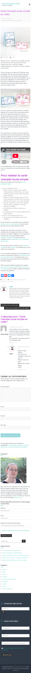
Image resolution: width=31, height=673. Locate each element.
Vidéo (12, 281)
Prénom (3, 508)
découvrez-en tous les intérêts (10, 267)
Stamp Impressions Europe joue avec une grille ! (14, 560)
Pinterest (13, 247)
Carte (23, 279)
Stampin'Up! (4, 281)
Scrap (3, 586)
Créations (4, 576)
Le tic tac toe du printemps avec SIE (11, 550)
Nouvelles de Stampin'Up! (9, 579)
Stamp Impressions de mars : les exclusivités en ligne (15, 555)
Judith (13, 57)
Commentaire (5, 386)
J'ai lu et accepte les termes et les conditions (15, 530)
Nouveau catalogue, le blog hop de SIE (12, 552)
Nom (2, 406)
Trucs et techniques (7, 588)
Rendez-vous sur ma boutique (10, 224)
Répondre (11, 342)
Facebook (25, 245)
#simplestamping (14, 279)
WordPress (15, 670)
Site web (3, 425)
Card (20, 279)
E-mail (3, 416)
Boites (4, 572)
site (11, 239)
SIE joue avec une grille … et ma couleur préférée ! (15, 557)
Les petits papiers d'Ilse (11, 4)
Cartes (9, 18)
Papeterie (5, 581)
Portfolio (4, 584)
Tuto (9, 281)
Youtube (3, 247)
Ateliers (4, 569)
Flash (13, 668)
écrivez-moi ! (18, 497)
